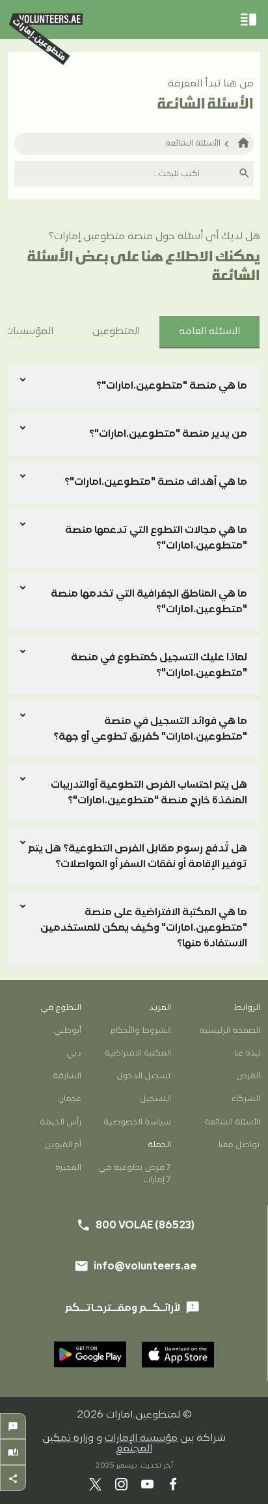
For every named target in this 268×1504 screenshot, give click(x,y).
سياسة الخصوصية (136, 1122)
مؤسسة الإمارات (141, 1438)
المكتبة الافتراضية (137, 1053)
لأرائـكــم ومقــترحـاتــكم (132, 1308)
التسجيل (155, 1099)
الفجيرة (68, 1167)
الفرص (248, 1076)
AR (154, 870)
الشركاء (246, 1099)
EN (114, 870)
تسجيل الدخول (143, 1076)
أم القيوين (62, 1145)
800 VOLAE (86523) (175, 914)
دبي (73, 1053)
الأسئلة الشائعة (193, 143)
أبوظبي (67, 1030)
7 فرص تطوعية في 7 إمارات (134, 1173)
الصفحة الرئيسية (229, 1030)
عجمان (69, 1099)
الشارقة (67, 1076)
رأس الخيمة (60, 1122)
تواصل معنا (239, 1145)
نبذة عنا (247, 1053)
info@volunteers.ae (174, 953)
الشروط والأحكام (140, 1030)
